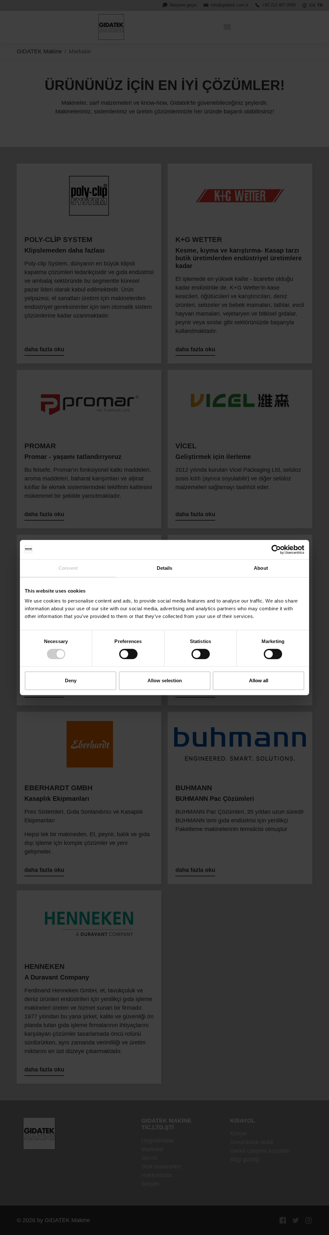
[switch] (128, 654)
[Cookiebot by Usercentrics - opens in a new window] (276, 549)
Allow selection (164, 680)
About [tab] (261, 568)
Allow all (258, 680)
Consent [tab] (68, 568)
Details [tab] (165, 568)
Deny (70, 680)
